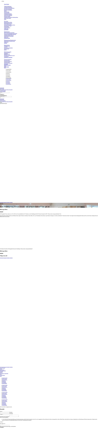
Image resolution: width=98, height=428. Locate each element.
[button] (50, 1)
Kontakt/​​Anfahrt (8, 69)
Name (1, 411)
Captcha (1, 421)
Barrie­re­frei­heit (8, 77)
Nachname (11, 413)
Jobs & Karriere (8, 80)
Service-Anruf (8, 70)
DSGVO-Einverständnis (4, 417)
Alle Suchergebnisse (3, 95)
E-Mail (1, 414)
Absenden (1, 427)
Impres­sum (8, 73)
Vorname (10, 412)
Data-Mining (8, 76)
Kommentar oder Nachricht (4, 416)
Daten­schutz (8, 74)
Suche (1, 96)
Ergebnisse (2, 94)
